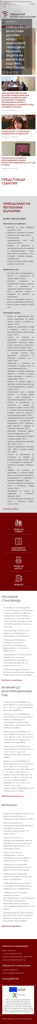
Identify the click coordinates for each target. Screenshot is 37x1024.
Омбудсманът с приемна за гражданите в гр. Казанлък (15, 134)
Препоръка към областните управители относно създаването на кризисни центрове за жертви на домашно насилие (17, 660)
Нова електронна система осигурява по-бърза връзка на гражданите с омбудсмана (17, 886)
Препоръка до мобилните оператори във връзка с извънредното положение (16, 633)
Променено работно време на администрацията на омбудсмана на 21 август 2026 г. (18, 816)
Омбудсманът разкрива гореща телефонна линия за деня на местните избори (17, 867)
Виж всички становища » (12, 680)
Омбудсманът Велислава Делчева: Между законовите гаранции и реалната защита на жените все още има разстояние (17, 47)
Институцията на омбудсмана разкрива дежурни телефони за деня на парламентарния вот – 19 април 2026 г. (18, 828)
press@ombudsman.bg (15, 973)
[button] (5, 7)
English (32, 3)
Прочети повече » (11, 509)
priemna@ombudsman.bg (16, 960)
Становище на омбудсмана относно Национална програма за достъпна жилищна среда (18, 672)
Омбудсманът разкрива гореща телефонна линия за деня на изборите (17, 876)
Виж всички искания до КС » (13, 796)
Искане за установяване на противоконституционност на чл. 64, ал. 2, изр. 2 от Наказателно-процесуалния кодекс (18, 751)
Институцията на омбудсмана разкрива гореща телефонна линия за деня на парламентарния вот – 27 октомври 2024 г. (17, 843)
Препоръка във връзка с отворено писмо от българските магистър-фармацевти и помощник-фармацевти (16, 645)
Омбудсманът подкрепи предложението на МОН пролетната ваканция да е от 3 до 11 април (18, 163)
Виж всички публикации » (12, 926)
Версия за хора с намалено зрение (18, 1)
